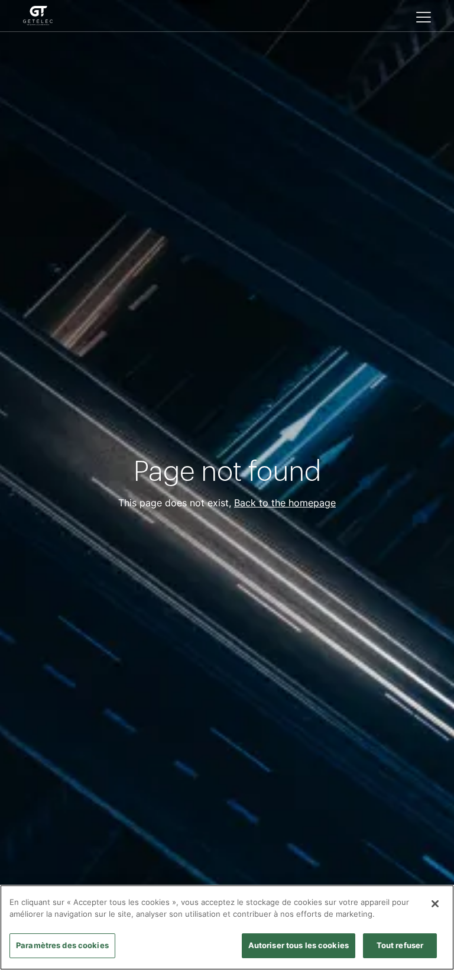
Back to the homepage (285, 503)
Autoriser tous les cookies (298, 945)
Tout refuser (400, 945)
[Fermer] (435, 904)
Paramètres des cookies (62, 945)
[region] (227, 927)
